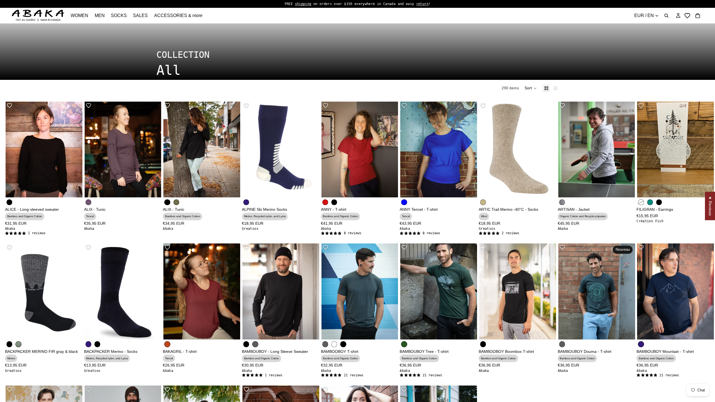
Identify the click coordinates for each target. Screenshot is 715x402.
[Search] (666, 15)
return (422, 4)
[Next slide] (74, 291)
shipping (303, 4)
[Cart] (698, 15)
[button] (531, 88)
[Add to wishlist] (9, 105)
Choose (78, 188)
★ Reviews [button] (710, 206)
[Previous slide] (14, 291)
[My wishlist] (687, 15)
